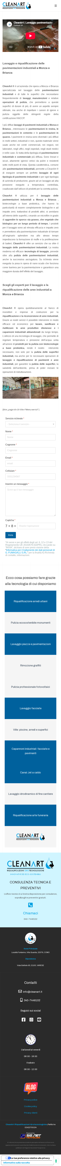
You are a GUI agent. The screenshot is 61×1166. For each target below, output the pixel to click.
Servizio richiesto (14, 418)
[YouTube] (38, 1017)
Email (9, 458)
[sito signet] (30, 1135)
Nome (9, 431)
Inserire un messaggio (17, 484)
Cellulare (10, 471)
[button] (55, 5)
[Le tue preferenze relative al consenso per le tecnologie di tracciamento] (56, 1161)
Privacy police (30, 1100)
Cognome (11, 444)
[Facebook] (22, 1017)
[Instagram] (30, 1017)
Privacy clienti (30, 1113)
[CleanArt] (17, 5)
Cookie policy (30, 1106)
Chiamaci (30, 913)
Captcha (10, 520)
